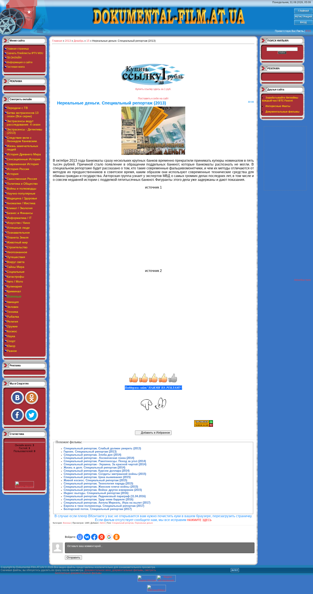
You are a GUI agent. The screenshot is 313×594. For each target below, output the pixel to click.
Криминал (14, 291)
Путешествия (16, 257)
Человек (12, 306)
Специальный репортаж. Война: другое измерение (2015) (103, 489)
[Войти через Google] (109, 537)
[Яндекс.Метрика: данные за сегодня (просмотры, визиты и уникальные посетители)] (147, 578)
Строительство (17, 247)
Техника (12, 311)
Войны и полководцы (21, 188)
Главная (57, 40)
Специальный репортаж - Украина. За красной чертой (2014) (105, 464)
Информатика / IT (19, 218)
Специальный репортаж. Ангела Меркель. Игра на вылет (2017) (107, 502)
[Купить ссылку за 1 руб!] (153, 84)
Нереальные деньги (144, 523)
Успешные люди (18, 227)
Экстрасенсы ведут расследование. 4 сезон (23, 122)
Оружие (12, 326)
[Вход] (303, 24)
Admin (102, 523)
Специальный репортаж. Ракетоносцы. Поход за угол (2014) (105, 461)
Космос (12, 331)
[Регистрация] (303, 18)
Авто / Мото (15, 281)
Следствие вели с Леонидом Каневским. (22, 139)
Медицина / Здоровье (22, 198)
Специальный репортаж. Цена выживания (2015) (97, 477)
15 (87, 40)
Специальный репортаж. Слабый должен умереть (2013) (102, 448)
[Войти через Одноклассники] (116, 537)
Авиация (13, 302)
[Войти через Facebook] (94, 537)
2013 (68, 40)
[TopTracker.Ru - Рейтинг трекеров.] (203, 425)
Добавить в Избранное (155, 432)
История (13, 174)
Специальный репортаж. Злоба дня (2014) (92, 454)
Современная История (23, 164)
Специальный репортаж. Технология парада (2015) (98, 483)
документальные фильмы (127, 570)
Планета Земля (18, 237)
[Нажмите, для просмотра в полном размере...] (153, 154)
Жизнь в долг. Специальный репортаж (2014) (94, 467)
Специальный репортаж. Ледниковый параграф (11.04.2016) (105, 496)
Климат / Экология (20, 208)
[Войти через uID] (80, 537)
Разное (12, 351)
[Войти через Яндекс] (101, 537)
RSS (308, 31)
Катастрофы (15, 276)
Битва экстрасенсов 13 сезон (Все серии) (23, 114)
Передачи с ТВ (17, 108)
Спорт (11, 341)
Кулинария (14, 286)
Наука (11, 336)
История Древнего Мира (24, 154)
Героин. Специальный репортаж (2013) (90, 451)
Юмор (11, 346)
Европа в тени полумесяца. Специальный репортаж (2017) (104, 505)
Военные (14, 296)
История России (18, 169)
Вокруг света (15, 262)
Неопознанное (17, 252)
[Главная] (303, 12)
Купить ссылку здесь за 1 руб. (153, 89)
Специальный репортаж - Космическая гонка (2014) (99, 458)
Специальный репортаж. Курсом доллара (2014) (96, 470)
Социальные (15, 271)
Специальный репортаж (123, 523)
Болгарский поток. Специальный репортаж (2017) (98, 509)
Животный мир (17, 242)
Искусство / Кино (18, 222)
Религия (12, 321)
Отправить (73, 557)
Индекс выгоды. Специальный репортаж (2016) (96, 493)
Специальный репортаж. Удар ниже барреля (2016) (98, 499)
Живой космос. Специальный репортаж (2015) (95, 480)
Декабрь (79, 40)
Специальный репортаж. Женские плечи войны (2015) (101, 486)
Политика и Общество (22, 183)
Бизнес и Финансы (20, 213)
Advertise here (302, 279)
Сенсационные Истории (23, 159)
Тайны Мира (15, 266)
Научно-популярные (21, 193)
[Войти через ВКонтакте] (87, 537)
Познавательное (18, 232)
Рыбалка (13, 316)
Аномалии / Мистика (21, 203)
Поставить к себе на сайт (153, 98)
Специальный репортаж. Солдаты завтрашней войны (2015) (105, 473)
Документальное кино (98, 570)
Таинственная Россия (22, 178)
